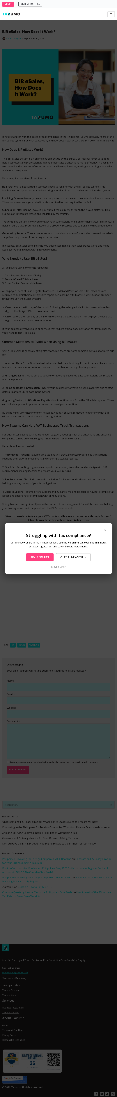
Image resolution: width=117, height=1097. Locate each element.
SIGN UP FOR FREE (30, 4)
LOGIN (8, 4)
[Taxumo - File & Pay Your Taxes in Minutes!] (11, 14)
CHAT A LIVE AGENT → (73, 557)
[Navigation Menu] (111, 14)
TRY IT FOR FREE (40, 557)
